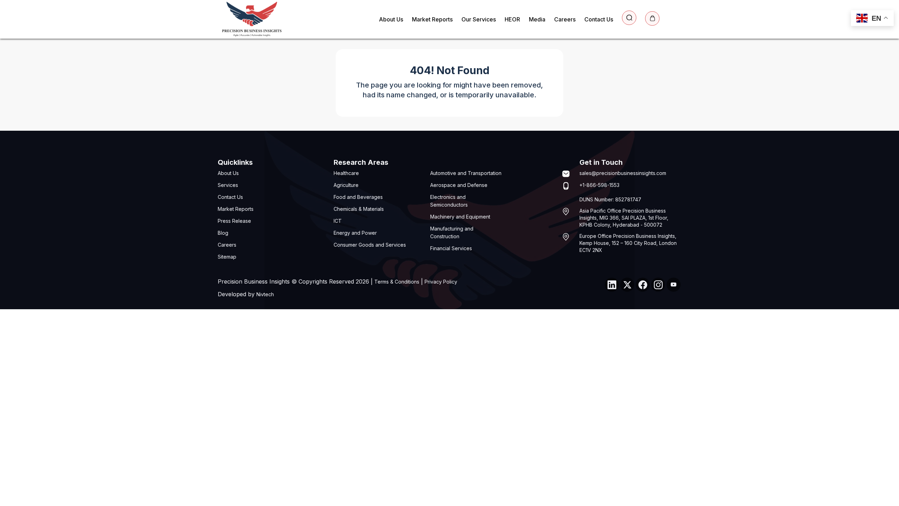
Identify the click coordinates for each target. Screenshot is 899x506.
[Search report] (629, 18)
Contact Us (598, 19)
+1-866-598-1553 (599, 185)
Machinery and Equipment (460, 217)
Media (537, 19)
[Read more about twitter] (627, 285)
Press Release (234, 221)
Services (228, 185)
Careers (565, 19)
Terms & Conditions (396, 282)
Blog (223, 233)
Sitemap (227, 257)
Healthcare (346, 173)
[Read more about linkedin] (612, 285)
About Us (391, 19)
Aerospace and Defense (458, 185)
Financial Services (451, 248)
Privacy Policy (441, 282)
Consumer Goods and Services (370, 245)
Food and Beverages (358, 197)
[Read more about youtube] (674, 285)
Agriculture (346, 185)
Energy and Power (355, 233)
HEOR (512, 19)
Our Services (478, 19)
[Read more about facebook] (643, 285)
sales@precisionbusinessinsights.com (622, 173)
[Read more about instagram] (658, 285)
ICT (338, 221)
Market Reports (432, 19)
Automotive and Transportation (465, 173)
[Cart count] (652, 18)
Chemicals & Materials (359, 209)
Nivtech (265, 294)
